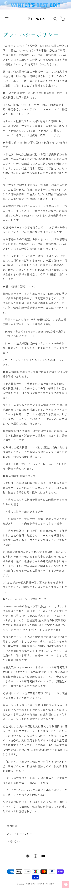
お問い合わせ (14, 841)
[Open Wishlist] (65, 884)
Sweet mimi (29, 883)
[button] (7, 19)
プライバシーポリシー (19, 833)
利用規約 (12, 826)
